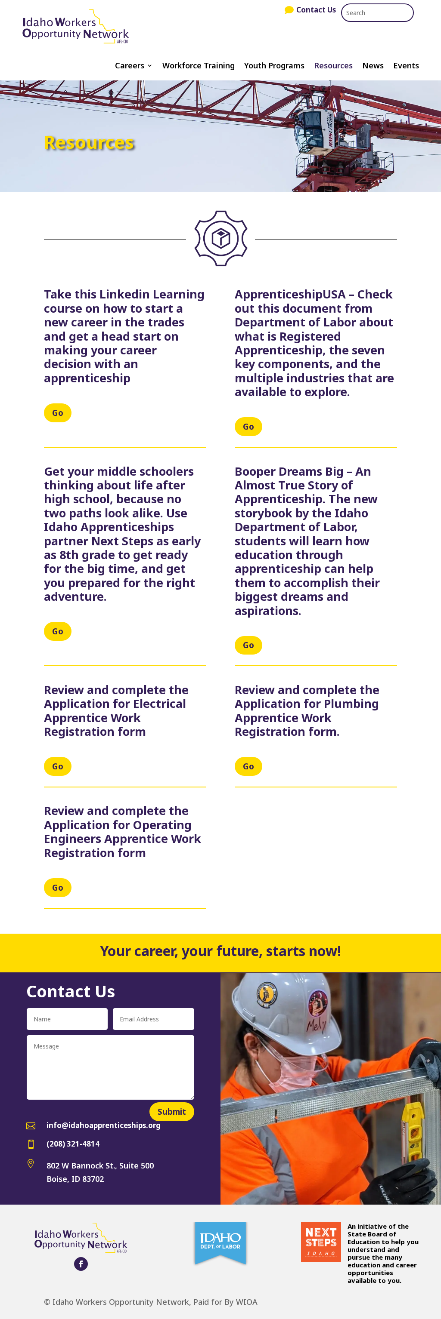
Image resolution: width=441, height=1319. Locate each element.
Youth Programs (274, 66)
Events (406, 66)
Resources (333, 66)
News (373, 66)
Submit (172, 1111)
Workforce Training (198, 66)
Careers (129, 66)
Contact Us (316, 10)
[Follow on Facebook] (81, 1264)
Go (57, 412)
